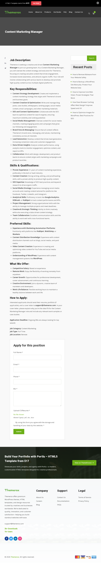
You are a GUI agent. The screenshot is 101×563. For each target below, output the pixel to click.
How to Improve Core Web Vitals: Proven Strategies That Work (82, 95)
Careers (39, 501)
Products (47, 12)
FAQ (65, 12)
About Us (38, 12)
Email (16, 364)
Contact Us (79, 12)
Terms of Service (84, 497)
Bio (15, 389)
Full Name (18, 352)
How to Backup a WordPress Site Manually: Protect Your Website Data (83, 85)
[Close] (98, 2)
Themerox (15, 557)
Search (91, 58)
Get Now (36, 3)
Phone (16, 376)
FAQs (59, 505)
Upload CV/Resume (21, 410)
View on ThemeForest (83, 463)
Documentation (63, 501)
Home (31, 12)
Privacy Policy (83, 501)
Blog (70, 12)
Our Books (57, 12)
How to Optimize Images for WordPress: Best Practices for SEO (82, 115)
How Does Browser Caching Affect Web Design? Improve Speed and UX (82, 105)
